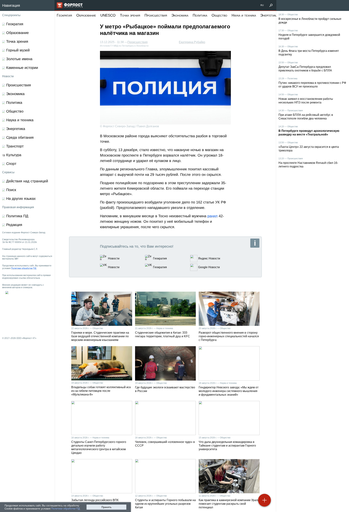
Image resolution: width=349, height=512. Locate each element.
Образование (86, 15)
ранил (212, 216)
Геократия (64, 15)
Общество (219, 15)
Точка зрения (130, 15)
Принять (106, 507)
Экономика (179, 15)
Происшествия (156, 15)
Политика (200, 15)
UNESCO (108, 15)
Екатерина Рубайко (192, 42)
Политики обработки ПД (65, 508)
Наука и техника (244, 15)
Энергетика (269, 15)
